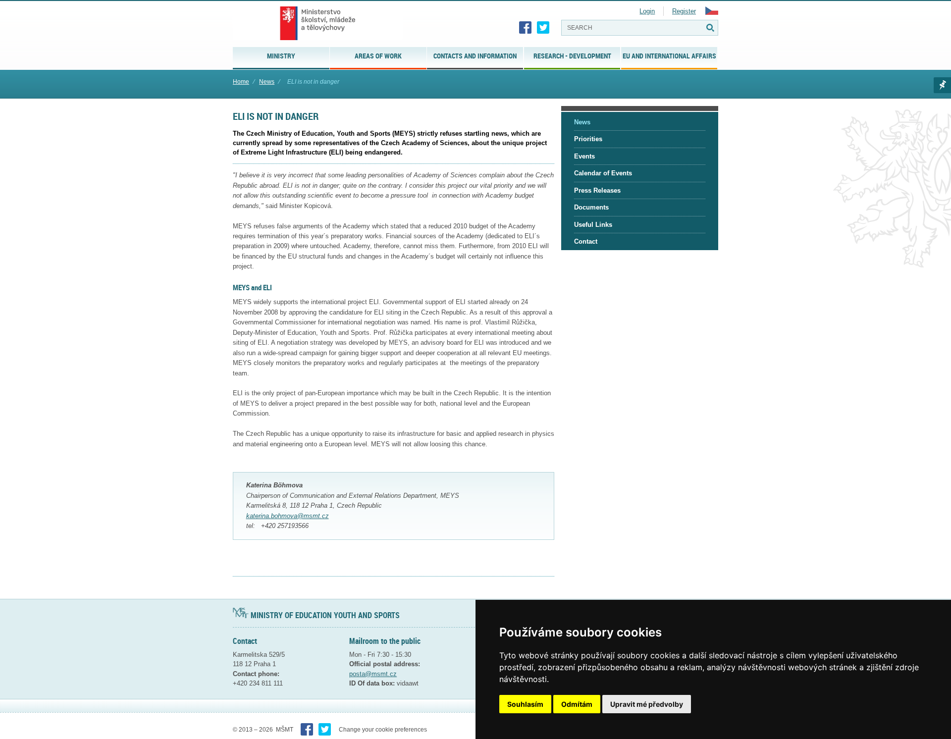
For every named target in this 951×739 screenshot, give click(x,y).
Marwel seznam (942, 85)
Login (647, 11)
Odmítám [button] (576, 704)
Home (241, 81)
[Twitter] (543, 27)
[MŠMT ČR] (318, 23)
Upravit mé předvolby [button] (646, 704)
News (266, 81)
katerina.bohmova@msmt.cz (287, 516)
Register (684, 11)
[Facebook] (525, 27)
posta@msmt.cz (373, 674)
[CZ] (711, 12)
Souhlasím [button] (525, 704)
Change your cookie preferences (383, 730)
